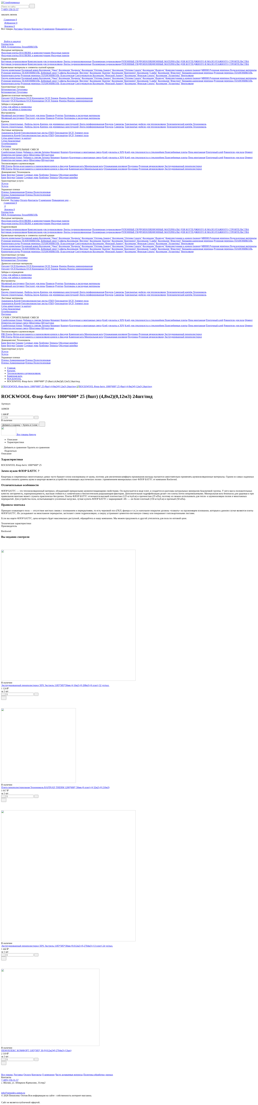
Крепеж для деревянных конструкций (59, 124)
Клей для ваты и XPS (113, 152)
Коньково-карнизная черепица (197, 72)
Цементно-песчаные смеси (15, 155)
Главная (11, 368)
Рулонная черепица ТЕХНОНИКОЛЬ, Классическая (47, 75)
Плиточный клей (214, 152)
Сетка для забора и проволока (16, 107)
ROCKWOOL (14, 378)
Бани (3, 175)
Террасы (53, 175)
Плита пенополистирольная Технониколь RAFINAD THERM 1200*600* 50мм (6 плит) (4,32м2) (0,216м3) (55, 787)
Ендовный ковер (30, 70)
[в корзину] (3, 698)
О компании (48, 29)
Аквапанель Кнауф (11, 132)
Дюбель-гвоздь (31, 124)
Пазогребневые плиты (176, 152)
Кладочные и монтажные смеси (85, 152)
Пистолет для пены (35, 115)
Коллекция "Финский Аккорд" (108, 75)
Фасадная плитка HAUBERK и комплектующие (26, 52)
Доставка (18, 29)
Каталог (11, 370)
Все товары (7, 1074)
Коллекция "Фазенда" (154, 70)
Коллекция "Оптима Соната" (127, 70)
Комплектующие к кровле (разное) (183, 70)
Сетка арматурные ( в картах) (16, 138)
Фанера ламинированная (80, 98)
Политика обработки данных (98, 1074)
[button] (129, 1067)
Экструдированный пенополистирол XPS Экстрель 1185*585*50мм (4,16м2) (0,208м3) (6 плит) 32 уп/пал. (55, 685)
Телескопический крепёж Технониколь (186, 124)
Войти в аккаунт (12, 41)
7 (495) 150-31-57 (10, 9)
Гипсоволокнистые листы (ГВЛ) (37, 132)
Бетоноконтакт (9, 89)
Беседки (11, 175)
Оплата (27, 29)
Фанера (63, 98)
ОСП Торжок (51, 98)
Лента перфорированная (91, 124)
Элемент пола (81, 132)
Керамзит (55, 152)
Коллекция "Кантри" (100, 72)
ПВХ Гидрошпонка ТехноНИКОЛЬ (19, 47)
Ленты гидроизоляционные (77, 61)
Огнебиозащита (9, 143)
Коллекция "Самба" (147, 72)
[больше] (36, 417)
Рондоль (109, 124)
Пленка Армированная (13, 192)
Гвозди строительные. (12, 124)
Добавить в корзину (11, 425)
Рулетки (59, 115)
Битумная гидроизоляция (14, 61)
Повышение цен (63, 29)
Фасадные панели (60, 52)
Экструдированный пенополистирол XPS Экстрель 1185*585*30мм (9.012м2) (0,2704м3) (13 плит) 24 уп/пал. (57, 946)
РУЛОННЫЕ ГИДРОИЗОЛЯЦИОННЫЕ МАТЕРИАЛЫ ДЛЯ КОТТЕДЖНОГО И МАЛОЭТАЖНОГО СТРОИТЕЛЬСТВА (185, 61)
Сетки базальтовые (10, 141)
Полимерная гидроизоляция (106, 61)
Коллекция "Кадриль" (70, 70)
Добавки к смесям (32, 152)
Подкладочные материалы (243, 70)
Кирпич (65, 152)
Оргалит (5, 98)
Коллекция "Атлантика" (168, 75)
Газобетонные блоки (11, 152)
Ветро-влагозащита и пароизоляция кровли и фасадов (40, 166)
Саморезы (119, 124)
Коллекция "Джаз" (48, 70)
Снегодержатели (84, 75)
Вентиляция (187, 75)
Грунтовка (22, 89)
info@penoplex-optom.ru (13, 1093)
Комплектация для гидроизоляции (45, 61)
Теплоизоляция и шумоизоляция (24, 373)
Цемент (249, 152)
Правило (50, 115)
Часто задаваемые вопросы (69, 1074)
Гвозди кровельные (11, 70)
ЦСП (71, 132)
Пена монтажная (196, 152)
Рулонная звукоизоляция (151, 166)
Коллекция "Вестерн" (78, 72)
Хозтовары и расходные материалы (82, 115)
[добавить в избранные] (42, 424)
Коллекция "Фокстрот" (170, 72)
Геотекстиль (7, 44)
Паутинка (6, 146)
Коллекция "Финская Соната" (140, 75)
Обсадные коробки (68, 175)
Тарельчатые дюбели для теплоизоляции (145, 124)
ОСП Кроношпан (35, 98)
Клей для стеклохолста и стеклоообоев (145, 152)
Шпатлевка (35, 155)
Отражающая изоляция (115, 166)
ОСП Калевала (18, 98)
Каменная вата (76, 166)
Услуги (4, 183)
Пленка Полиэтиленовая (37, 192)
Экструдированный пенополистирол (183, 166)
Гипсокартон (61, 132)
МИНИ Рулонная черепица (215, 70)
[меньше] (3, 417)
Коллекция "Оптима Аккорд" (97, 70)
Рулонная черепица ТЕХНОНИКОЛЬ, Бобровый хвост (29, 72)
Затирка (46, 152)
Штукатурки (47, 155)
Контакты (37, 29)
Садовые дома (31, 175)
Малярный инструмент (13, 115)
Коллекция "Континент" (124, 72)
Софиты (62, 72)
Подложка (133, 166)
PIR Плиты (7, 166)
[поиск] (32, 6)
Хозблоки (44, 175)
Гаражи (19, 175)
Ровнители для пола (234, 152)
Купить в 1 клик (30, 425)
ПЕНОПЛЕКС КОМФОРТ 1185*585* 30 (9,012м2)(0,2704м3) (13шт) (36, 1050)
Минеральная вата (93, 166)
